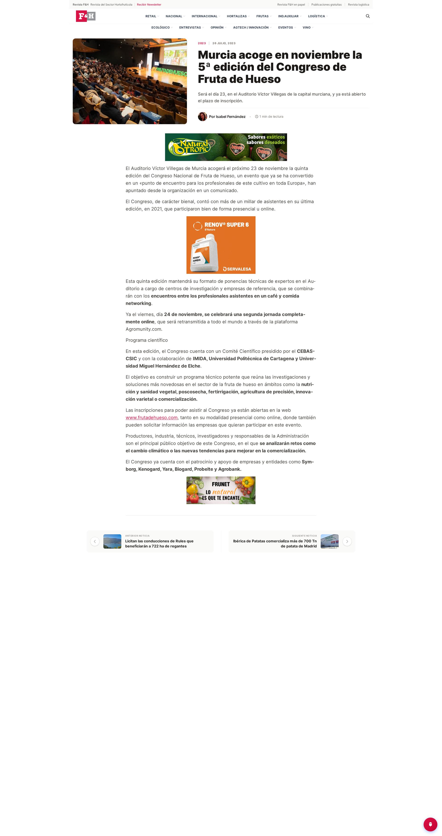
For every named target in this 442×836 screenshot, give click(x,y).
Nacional (174, 16)
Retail (150, 16)
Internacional (204, 16)
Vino (307, 27)
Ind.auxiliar (288, 16)
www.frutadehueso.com (151, 417)
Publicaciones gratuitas (326, 4)
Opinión (217, 27)
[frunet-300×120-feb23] (221, 490)
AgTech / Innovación (251, 27)
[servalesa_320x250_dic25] (221, 244)
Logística (316, 16)
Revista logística (358, 4)
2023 (202, 43)
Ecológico (160, 27)
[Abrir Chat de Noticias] (430, 824)
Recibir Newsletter (149, 4)
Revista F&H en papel (291, 4)
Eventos (285, 27)
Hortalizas (237, 16)
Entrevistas (190, 27)
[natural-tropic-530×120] (221, 146)
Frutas (262, 16)
